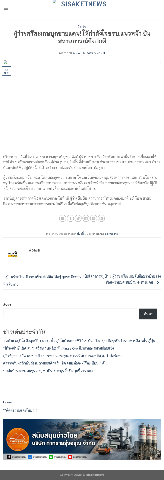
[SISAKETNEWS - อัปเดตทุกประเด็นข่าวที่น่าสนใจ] (82, 9)
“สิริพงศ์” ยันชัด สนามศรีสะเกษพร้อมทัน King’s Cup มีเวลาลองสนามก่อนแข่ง (58, 348)
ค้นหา (7, 305)
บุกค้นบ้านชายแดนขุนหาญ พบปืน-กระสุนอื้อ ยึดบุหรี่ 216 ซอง (48, 370)
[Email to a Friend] (85, 218)
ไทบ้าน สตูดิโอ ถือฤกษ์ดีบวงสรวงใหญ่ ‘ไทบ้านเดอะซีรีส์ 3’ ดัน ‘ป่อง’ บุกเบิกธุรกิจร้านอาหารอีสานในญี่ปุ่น (79, 340)
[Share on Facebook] (70, 218)
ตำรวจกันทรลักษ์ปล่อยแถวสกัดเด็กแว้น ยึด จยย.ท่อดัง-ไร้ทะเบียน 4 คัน (55, 363)
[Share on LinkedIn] (101, 218)
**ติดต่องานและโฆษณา (20, 410)
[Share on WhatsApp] (62, 218)
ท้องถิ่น (82, 26)
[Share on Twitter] (78, 218)
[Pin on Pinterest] (93, 218)
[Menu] (5, 9)
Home (7, 402)
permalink (111, 233)
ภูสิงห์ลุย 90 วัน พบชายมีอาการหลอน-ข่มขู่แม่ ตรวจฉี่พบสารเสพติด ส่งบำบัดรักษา (62, 355)
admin (101, 53)
